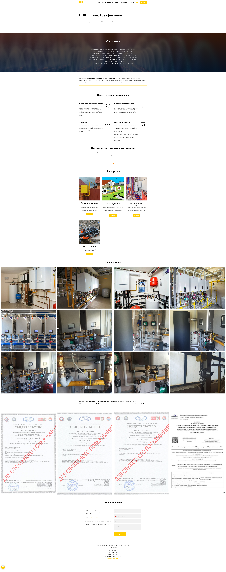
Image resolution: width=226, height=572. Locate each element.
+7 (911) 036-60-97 (94, 514)
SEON (117, 562)
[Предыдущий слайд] (3, 166)
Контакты (132, 2)
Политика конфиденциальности (113, 560)
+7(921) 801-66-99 (89, 517)
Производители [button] (124, 2)
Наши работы (110, 2)
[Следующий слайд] (223, 166)
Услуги (103, 2)
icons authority (113, 563)
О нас (99, 2)
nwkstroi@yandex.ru (93, 521)
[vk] (137, 2)
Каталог (116, 2)
